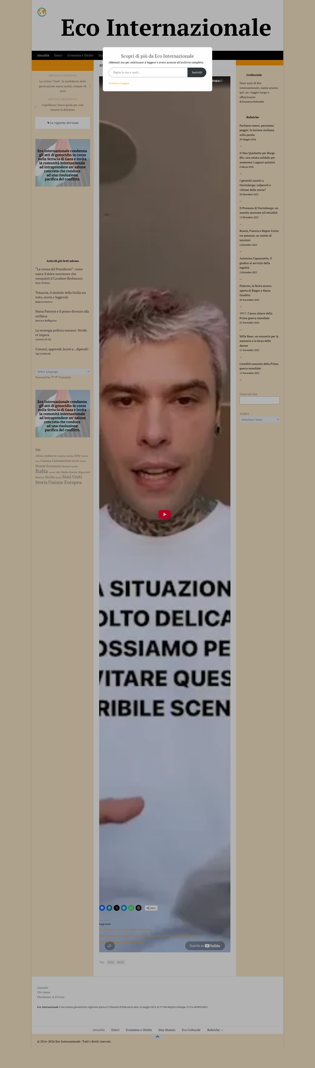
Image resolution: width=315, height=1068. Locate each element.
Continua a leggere (119, 83)
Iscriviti (197, 72)
